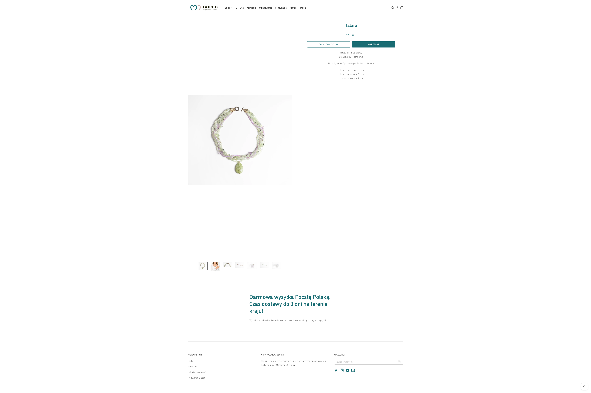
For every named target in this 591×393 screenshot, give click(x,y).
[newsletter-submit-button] (399, 362)
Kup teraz (373, 44)
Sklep (228, 7)
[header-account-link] (396, 7)
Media (303, 7)
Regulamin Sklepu (196, 377)
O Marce (240, 7)
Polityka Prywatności (197, 371)
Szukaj (191, 360)
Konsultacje (281, 7)
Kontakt (293, 7)
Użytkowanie (265, 7)
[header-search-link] (391, 7)
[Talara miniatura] (202, 266)
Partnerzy (192, 366)
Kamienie (251, 7)
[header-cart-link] (401, 7)
